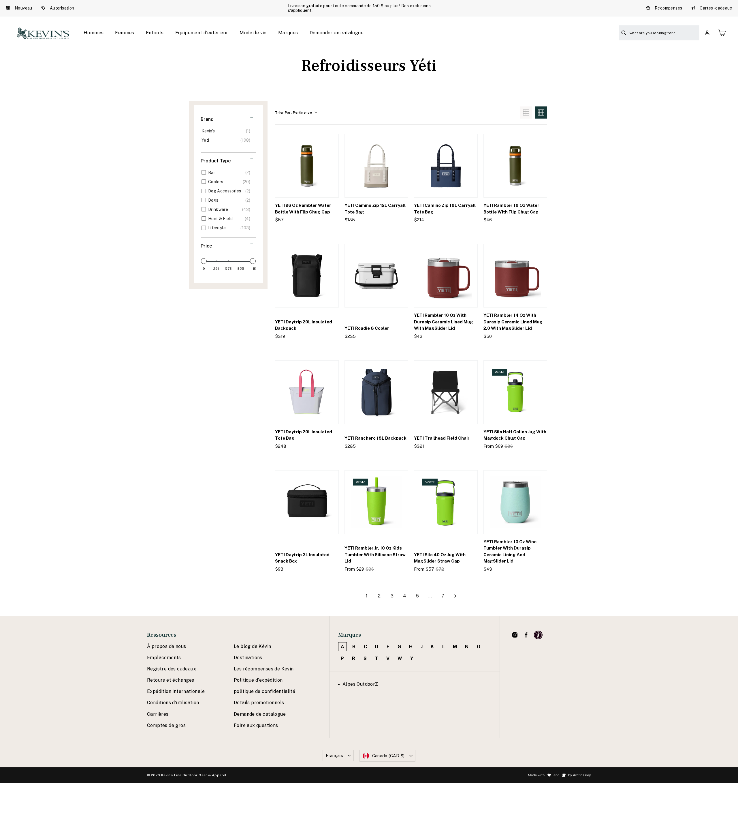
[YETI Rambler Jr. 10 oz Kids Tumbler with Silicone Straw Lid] (376, 502)
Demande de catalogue (260, 714)
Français (334, 755)
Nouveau (23, 8)
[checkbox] (227, 131)
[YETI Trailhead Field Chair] (446, 392)
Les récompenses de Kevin (264, 669)
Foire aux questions (256, 725)
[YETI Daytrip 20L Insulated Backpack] (307, 275)
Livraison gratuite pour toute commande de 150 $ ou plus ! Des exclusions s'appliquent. (359, 8)
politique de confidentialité (264, 691)
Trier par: (293, 112)
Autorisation (62, 8)
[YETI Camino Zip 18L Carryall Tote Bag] (446, 166)
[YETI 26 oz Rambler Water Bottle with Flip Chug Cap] (307, 166)
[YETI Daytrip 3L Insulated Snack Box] (307, 502)
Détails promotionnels (259, 702)
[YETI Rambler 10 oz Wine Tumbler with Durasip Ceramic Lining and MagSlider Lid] (515, 502)
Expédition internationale (176, 691)
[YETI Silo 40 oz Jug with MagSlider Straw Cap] (446, 502)
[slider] (204, 261)
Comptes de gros (166, 725)
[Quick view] (329, 231)
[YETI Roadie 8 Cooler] (376, 275)
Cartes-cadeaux (716, 8)
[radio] (526, 112)
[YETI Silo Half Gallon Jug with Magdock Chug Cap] (515, 392)
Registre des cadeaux (171, 669)
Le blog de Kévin (252, 646)
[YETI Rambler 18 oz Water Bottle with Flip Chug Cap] (515, 166)
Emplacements (164, 657)
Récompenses (668, 8)
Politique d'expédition (258, 680)
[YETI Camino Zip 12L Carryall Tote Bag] (376, 166)
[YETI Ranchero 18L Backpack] (376, 392)
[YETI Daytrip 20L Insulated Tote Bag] (307, 392)
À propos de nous (166, 646)
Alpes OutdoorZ (360, 684)
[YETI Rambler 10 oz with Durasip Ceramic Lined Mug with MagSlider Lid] (446, 275)
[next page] (455, 596)
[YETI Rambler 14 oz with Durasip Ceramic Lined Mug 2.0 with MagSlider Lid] (515, 275)
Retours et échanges (170, 680)
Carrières (158, 714)
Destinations (248, 657)
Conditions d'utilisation (173, 702)
